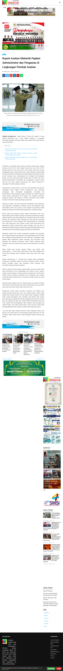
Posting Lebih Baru (7, 359)
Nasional (15, 7)
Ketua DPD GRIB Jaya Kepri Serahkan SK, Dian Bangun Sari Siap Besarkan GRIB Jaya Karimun (52, 537)
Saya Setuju (51, 668)
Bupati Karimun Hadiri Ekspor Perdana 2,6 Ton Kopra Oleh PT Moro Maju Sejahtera (51, 558)
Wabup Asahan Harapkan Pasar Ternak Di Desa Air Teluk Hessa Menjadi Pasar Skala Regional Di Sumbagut (38, 348)
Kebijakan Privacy (55, 651)
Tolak (59, 668)
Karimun (46, 618)
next (44, 490)
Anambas (46, 612)
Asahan (4, 54)
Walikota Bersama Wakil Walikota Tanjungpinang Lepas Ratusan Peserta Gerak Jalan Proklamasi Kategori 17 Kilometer (52, 526)
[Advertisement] (52, 575)
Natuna (46, 623)
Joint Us (52, 658)
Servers (52, 655)
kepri (45, 626)
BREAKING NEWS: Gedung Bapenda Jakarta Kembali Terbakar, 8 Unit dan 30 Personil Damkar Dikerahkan (51, 548)
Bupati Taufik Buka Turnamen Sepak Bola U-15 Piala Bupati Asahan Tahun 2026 (21, 158)
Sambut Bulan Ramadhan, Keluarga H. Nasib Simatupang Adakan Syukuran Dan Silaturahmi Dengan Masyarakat (28, 349)
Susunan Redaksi (55, 640)
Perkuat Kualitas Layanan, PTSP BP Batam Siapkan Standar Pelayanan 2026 (55, 515)
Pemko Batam (24, 7)
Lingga (46, 621)
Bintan (46, 615)
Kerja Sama (53, 653)
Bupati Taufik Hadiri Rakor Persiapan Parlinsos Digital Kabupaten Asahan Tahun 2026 (21, 153)
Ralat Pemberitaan (47, 591)
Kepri (9, 7)
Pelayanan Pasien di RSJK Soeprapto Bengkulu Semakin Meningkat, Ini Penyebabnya (50, 603)
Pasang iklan (54, 649)
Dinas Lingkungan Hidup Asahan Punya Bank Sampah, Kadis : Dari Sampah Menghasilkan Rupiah (17, 348)
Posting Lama (40, 359)
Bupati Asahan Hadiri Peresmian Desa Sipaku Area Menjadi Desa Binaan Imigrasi (21, 149)
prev (43, 490)
